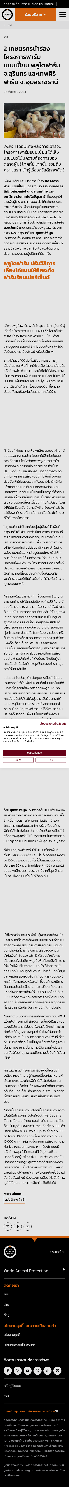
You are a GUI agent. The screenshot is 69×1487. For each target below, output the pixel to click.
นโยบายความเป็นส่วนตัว (53, 724)
